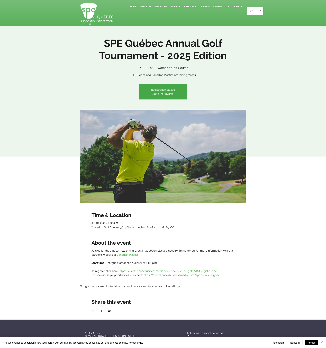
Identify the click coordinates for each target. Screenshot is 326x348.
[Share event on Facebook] (93, 311)
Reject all (295, 342)
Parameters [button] (278, 342)
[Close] (322, 342)
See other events (163, 93)
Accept (311, 342)
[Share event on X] (101, 311)
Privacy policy (136, 342)
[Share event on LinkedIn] (109, 311)
